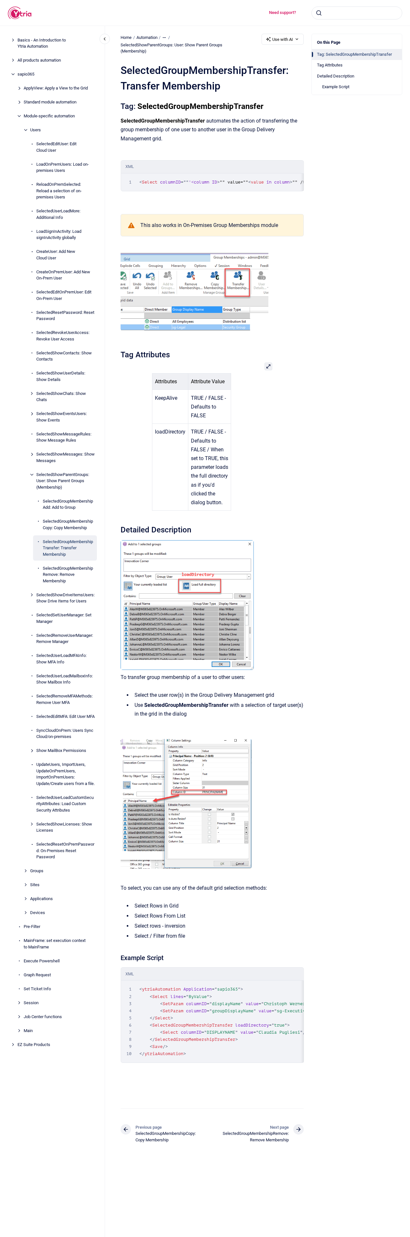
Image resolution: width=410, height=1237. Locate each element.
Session (31, 1002)
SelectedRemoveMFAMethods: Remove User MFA (64, 699)
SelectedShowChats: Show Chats (61, 396)
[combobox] (357, 13)
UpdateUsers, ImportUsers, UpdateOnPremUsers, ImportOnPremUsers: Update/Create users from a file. (65, 774)
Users (35, 129)
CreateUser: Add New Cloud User (55, 254)
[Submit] (319, 13)
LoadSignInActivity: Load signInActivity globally (58, 234)
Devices (37, 912)
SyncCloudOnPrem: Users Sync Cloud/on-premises (64, 733)
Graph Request (37, 974)
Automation (147, 37)
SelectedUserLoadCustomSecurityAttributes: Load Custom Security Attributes (65, 804)
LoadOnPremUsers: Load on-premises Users (62, 167)
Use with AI (282, 39)
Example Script (335, 86)
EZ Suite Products (34, 1044)
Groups (36, 870)
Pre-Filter (32, 926)
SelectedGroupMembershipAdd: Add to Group (68, 504)
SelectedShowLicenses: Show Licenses (64, 827)
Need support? (282, 12)
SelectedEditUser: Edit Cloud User (56, 147)
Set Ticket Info (37, 988)
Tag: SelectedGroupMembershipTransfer (354, 54)
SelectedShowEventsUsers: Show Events (61, 416)
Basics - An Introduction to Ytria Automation (42, 43)
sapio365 (26, 74)
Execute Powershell (42, 960)
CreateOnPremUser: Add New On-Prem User (63, 275)
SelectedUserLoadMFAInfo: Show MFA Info (61, 658)
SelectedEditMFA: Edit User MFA (65, 716)
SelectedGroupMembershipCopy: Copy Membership (68, 524)
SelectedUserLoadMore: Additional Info (58, 214)
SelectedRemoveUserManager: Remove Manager (64, 638)
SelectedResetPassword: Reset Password (65, 315)
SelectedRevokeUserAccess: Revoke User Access (62, 335)
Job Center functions (43, 1016)
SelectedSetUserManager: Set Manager (63, 618)
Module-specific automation (49, 115)
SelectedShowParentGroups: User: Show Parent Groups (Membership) (62, 481)
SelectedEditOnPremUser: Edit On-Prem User (63, 295)
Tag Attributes (330, 65)
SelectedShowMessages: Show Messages (65, 457)
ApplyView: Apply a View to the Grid (56, 88)
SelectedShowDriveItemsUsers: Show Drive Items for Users (65, 598)
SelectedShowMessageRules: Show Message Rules (63, 437)
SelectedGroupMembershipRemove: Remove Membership (68, 574)
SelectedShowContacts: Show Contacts (64, 356)
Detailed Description (335, 76)
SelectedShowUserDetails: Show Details (60, 376)
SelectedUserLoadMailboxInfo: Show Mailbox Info (64, 679)
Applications (41, 898)
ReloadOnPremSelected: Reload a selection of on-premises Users (59, 190)
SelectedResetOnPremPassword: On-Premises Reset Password (65, 850)
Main (28, 1030)
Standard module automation (50, 102)
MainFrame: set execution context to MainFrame (55, 943)
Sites (35, 884)
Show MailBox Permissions (61, 750)
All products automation (39, 60)
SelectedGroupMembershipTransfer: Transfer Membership (68, 548)
